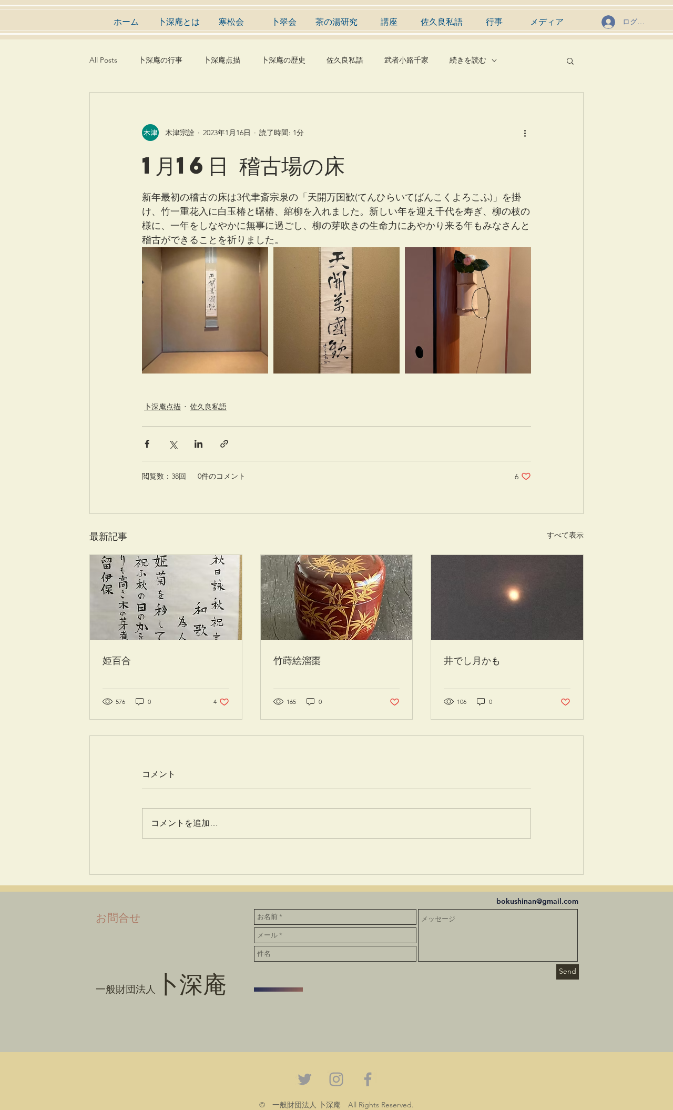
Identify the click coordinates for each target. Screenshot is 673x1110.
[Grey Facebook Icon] (368, 1079)
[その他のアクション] (524, 132)
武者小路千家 (406, 60)
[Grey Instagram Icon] (336, 1079)
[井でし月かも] (507, 597)
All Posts (103, 60)
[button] (570, 60)
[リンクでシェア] (224, 444)
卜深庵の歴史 (283, 60)
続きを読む (468, 60)
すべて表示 (565, 535)
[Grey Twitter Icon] (304, 1079)
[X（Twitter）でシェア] (173, 444)
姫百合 (117, 660)
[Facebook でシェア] (147, 444)
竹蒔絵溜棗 (297, 660)
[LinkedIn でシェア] (198, 444)
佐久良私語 (345, 60)
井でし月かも (472, 660)
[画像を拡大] (205, 310)
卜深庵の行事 (160, 60)
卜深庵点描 (221, 60)
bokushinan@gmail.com (537, 901)
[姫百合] (166, 597)
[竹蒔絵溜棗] (337, 597)
